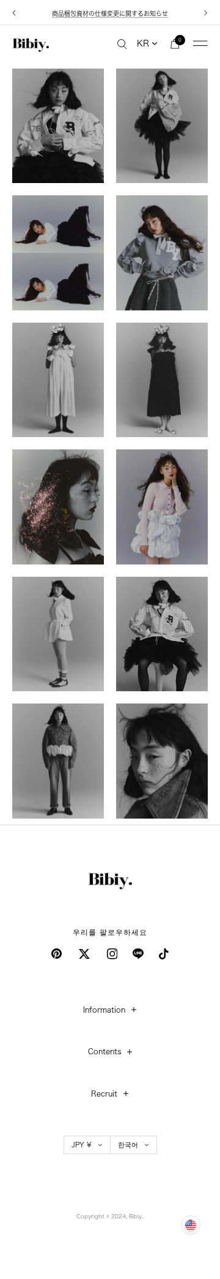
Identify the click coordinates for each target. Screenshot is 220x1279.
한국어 (128, 1144)
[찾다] (122, 43)
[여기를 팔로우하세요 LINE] (138, 954)
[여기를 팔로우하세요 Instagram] (112, 953)
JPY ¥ (82, 1144)
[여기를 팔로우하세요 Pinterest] (56, 953)
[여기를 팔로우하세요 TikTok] (164, 953)
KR (143, 43)
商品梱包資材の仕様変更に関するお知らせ (110, 13)
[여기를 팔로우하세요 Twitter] (84, 954)
